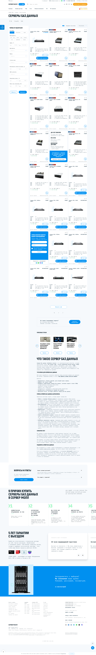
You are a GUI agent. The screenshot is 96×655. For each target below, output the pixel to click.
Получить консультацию (58, 159)
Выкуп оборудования (48, 612)
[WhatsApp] (61, 0)
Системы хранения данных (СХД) (14, 611)
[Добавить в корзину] (66, 58)
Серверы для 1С (12, 608)
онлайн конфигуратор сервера (47, 449)
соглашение (40, 249)
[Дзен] (79, 625)
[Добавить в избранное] (47, 29)
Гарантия (46, 605)
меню (23, 4)
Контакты (46, 603)
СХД (26, 8)
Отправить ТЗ (2, 28)
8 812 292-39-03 (69, 605)
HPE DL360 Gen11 (36, 606)
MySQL (22, 21)
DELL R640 (27, 613)
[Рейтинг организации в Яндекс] (83, 9)
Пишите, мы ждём (69, 612)
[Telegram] (63, 0)
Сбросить (13, 92)
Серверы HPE (35, 602)
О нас (45, 602)
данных (44, 248)
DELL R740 (27, 607)
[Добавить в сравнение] (46, 29)
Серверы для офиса (13, 609)
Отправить (39, 251)
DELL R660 (27, 610)
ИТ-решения (53, 8)
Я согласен (72, 653)
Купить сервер (12, 602)
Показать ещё (58, 306)
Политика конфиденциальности (71, 632)
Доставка (46, 606)
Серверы (10, 8)
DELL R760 (27, 604)
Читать (44, 352)
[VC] (66, 625)
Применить (22, 92)
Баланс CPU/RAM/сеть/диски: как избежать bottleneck (58, 346)
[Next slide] (80, 345)
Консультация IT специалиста (80, 4)
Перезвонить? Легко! (70, 607)
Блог (45, 609)
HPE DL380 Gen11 (36, 605)
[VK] (68, 625)
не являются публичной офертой (21, 633)
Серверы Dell (26, 603)
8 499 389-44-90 (69, 604)
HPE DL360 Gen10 (36, 614)
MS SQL (10, 21)
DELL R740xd (27, 609)
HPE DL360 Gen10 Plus (36, 611)
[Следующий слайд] (82, 555)
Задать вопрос (23, 479)
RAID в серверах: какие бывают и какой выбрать (71, 345)
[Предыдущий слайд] (78, 555)
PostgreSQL (16, 21)
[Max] (64, 0)
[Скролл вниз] (3, 651)
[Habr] (71, 625)
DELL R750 (27, 606)
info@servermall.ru (55, 0)
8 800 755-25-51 (71, 0)
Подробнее (63, 653)
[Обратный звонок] (92, 647)
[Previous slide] (37, 345)
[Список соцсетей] (92, 643)
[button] (19, 50)
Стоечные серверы (13, 605)
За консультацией (60, 586)
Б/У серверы (11, 613)
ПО (46, 8)
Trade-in (46, 611)
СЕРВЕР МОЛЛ (46, 641)
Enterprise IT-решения (47, 616)
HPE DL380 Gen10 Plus (36, 609)
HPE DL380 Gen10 (36, 612)
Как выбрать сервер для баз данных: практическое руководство (45, 346)
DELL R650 (27, 611)
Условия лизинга (47, 613)
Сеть (31, 8)
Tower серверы (12, 606)
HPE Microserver (36, 603)
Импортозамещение (39, 8)
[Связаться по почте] (42, 263)
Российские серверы (13, 603)
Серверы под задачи (13, 614)
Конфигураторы (18, 8)
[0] (64, 4)
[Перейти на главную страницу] (13, 4)
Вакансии (46, 608)
